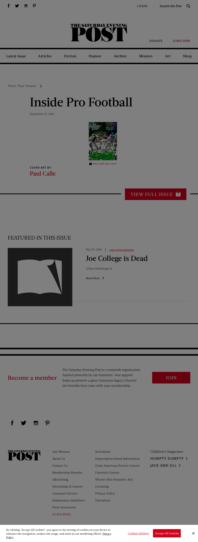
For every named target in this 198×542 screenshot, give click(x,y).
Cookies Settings (138, 533)
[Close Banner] (193, 533)
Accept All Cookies (167, 533)
